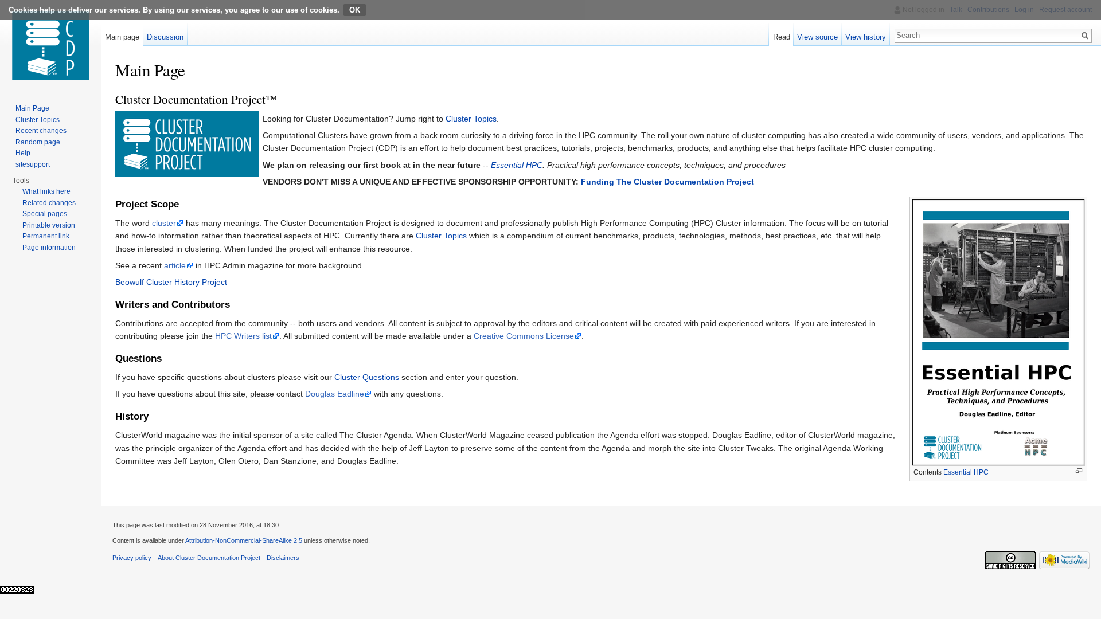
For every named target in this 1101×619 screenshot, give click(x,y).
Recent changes (41, 131)
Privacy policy (131, 557)
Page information (49, 248)
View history (865, 37)
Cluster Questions (366, 377)
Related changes (49, 203)
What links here (46, 191)
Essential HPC (516, 165)
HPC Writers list (243, 335)
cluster (164, 223)
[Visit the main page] (50, 46)
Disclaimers (283, 557)
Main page (122, 37)
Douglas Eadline (334, 393)
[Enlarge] (1079, 471)
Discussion (165, 37)
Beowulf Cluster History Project (171, 282)
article (175, 265)
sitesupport (32, 164)
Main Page (32, 108)
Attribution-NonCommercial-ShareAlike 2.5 (243, 540)
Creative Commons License (524, 335)
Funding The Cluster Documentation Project (667, 181)
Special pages (44, 214)
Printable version (48, 225)
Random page (37, 142)
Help (22, 153)
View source (817, 37)
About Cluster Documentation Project (209, 557)
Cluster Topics (471, 118)
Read (781, 37)
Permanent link (45, 236)
